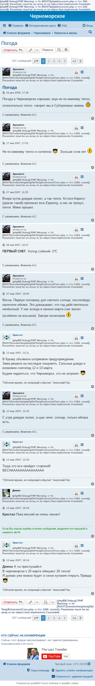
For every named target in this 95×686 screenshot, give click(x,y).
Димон (16, 490)
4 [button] (59, 61)
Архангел (18, 69)
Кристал (18, 335)
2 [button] (48, 61)
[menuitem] (15, 26)
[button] (36, 61)
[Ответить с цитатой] (76, 72)
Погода (9, 43)
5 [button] (65, 61)
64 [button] (74, 61)
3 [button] (54, 61)
